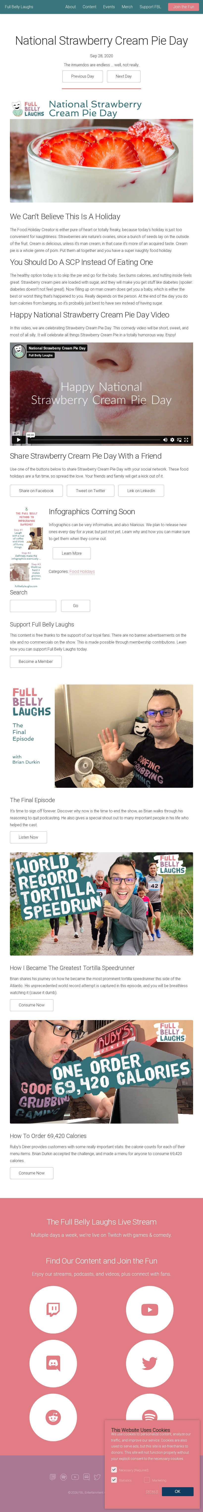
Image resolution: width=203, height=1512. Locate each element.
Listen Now (28, 837)
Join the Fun (183, 6)
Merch (127, 6)
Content (89, 6)
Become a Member (36, 661)
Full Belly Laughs (19, 6)
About (70, 6)
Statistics (125, 1480)
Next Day (124, 76)
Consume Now (32, 1005)
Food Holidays (82, 571)
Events (109, 6)
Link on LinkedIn (141, 490)
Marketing (159, 1480)
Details (152, 1491)
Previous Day (82, 76)
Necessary (134, 1470)
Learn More (72, 553)
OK (177, 1491)
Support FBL (150, 6)
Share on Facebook (36, 490)
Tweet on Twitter (90, 490)
